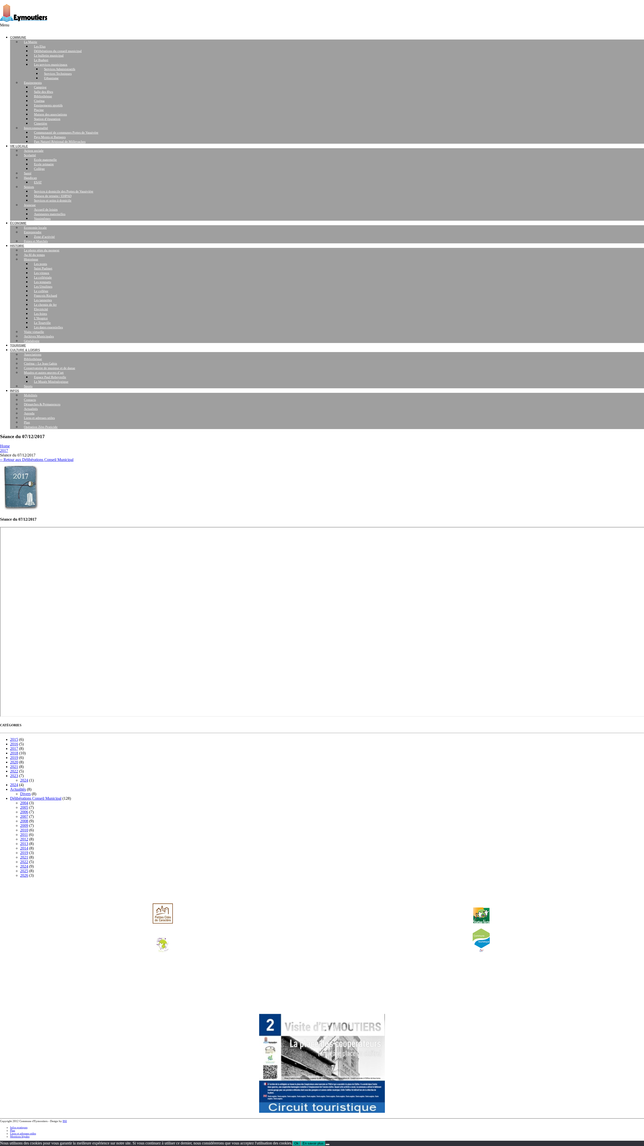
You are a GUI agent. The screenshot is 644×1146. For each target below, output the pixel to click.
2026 (24, 875)
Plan (12, 1130)
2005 (24, 807)
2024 (24, 780)
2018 (14, 753)
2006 (24, 812)
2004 (24, 803)
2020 (14, 762)
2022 (14, 771)
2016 (14, 744)
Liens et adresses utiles (23, 1133)
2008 (24, 821)
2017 (4, 450)
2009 (24, 825)
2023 (14, 776)
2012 (24, 839)
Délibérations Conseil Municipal (35, 798)
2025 (24, 871)
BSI (65, 1121)
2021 (14, 767)
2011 (24, 834)
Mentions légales (19, 1136)
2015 (14, 739)
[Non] (328, 1144)
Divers (25, 794)
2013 (24, 844)
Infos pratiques (18, 1127)
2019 (14, 757)
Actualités (18, 789)
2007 (24, 816)
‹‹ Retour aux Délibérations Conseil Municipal (36, 459)
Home (5, 446)
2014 (24, 848)
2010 (24, 830)
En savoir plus (313, 1143)
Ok (296, 1143)
